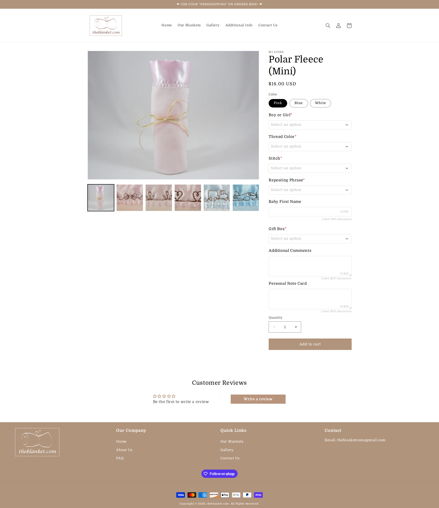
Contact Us (229, 458)
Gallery (226, 450)
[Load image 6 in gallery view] (187, 197)
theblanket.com (218, 503)
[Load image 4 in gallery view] (129, 197)
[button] (328, 25)
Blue (298, 103)
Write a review (258, 399)
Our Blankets (232, 441)
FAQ (119, 458)
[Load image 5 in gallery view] (158, 197)
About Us (124, 450)
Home (121, 441)
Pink (278, 103)
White (320, 103)
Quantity (275, 317)
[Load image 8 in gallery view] (246, 197)
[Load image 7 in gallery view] (216, 197)
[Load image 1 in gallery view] (101, 197)
